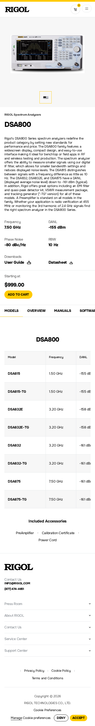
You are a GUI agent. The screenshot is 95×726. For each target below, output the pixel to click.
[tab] (11, 311)
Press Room (13, 604)
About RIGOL (14, 615)
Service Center (15, 639)
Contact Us (12, 627)
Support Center (16, 650)
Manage (16, 718)
